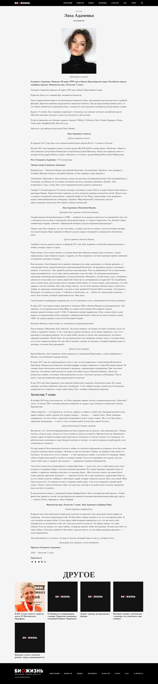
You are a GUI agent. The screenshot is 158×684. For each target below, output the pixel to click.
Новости (80, 3)
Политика (103, 3)
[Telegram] (38, 561)
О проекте (138, 673)
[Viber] (41, 561)
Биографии (68, 3)
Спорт (133, 3)
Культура (115, 3)
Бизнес (91, 3)
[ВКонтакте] (32, 561)
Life (125, 3)
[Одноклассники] (35, 561)
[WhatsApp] (45, 561)
